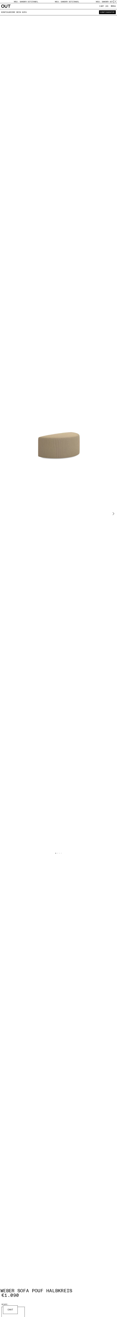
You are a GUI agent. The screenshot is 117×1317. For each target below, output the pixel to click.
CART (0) (103, 6)
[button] (113, 513)
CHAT (10, 1309)
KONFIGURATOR (107, 12)
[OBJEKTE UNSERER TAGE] (6, 6)
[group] (58, 431)
